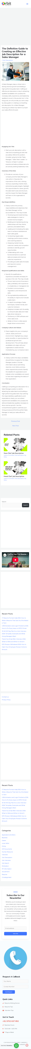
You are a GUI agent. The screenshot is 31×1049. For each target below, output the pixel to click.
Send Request (8, 992)
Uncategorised (6, 877)
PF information (6, 869)
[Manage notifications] (27, 1045)
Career (4, 840)
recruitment (5, 871)
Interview (5, 854)
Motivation (5, 866)
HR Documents (7, 849)
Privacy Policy (6, 700)
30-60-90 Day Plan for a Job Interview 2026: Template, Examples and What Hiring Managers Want (14, 633)
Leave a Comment (9, 455)
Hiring (4, 846)
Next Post (15, 426)
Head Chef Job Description (14, 476)
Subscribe (15, 933)
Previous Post (15, 421)
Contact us (5, 697)
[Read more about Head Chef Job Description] (15, 467)
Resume (4, 874)
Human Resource (7, 852)
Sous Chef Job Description (14, 453)
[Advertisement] (15, 29)
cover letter (5, 843)
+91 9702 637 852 (11, 1021)
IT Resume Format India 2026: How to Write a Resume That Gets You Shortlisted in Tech (15, 620)
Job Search (5, 863)
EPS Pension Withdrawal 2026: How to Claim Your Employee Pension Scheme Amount (14, 647)
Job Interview (6, 860)
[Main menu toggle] (27, 4)
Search (4, 501)
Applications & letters (8, 835)
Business (4, 837)
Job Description (8, 60)
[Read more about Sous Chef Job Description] (15, 444)
